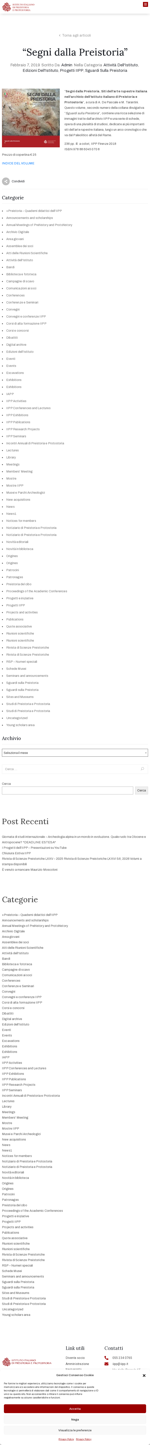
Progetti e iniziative (19, 598)
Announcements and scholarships (29, 218)
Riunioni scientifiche (20, 633)
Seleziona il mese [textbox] (16, 752)
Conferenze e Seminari (22, 302)
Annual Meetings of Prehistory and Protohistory (39, 225)
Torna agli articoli (76, 35)
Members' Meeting (19, 471)
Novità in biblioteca (19, 549)
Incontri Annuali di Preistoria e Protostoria (35, 443)
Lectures (12, 450)
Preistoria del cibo (18, 584)
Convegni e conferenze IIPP (26, 316)
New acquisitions (18, 499)
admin (66, 65)
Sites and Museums (20, 697)
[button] (144, 1375)
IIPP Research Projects (23, 429)
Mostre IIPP (14, 485)
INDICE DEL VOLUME (18, 163)
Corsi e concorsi (17, 330)
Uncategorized (17, 718)
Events (11, 365)
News (10, 506)
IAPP (10, 394)
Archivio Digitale (17, 232)
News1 (11, 513)
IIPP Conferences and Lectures (28, 408)
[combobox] (75, 753)
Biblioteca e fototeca (21, 274)
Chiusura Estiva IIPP (16, 853)
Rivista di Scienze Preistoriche (27, 647)
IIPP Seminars (16, 436)
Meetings (13, 464)
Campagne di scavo (20, 281)
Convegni (13, 309)
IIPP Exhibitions (17, 415)
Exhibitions (13, 380)
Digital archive (16, 344)
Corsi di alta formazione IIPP (26, 323)
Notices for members (21, 520)
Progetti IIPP (72, 70)
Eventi (10, 358)
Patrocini (12, 570)
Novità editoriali (17, 542)
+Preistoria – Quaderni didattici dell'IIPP (34, 210)
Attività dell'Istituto (121, 65)
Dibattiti (12, 337)
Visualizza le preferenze (75, 1430)
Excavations (15, 373)
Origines (12, 556)
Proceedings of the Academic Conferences (36, 591)
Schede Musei (16, 668)
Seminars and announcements (27, 675)
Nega (75, 1419)
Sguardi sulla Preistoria (106, 70)
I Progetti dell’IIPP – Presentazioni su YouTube (34, 847)
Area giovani (15, 239)
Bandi (10, 267)
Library (11, 457)
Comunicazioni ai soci (21, 288)
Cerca (6, 783)
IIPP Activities (16, 401)
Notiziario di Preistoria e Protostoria (31, 527)
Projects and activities (22, 612)
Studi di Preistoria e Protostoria (28, 704)
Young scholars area (20, 725)
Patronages (14, 577)
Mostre (11, 478)
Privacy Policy (66, 1439)
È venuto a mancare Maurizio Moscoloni (29, 869)
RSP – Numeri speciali (21, 661)
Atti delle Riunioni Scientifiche (27, 253)
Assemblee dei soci (19, 246)
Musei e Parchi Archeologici (25, 492)
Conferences (15, 295)
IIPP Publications (18, 422)
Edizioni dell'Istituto (40, 70)
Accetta (75, 1408)
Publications (14, 619)
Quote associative (19, 626)
